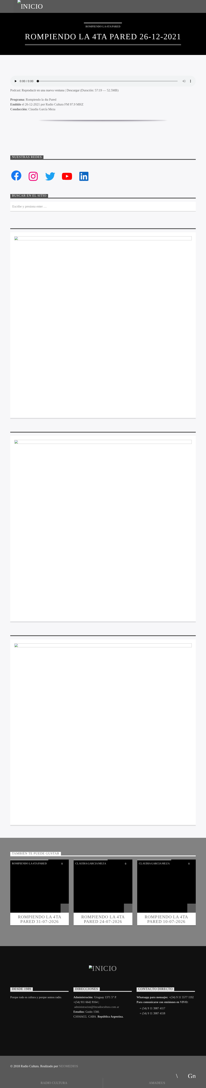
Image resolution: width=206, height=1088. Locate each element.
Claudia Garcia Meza (90, 863)
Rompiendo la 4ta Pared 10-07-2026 (166, 919)
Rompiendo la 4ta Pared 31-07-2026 (39, 919)
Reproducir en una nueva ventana (43, 90)
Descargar (73, 90)
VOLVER (105, 128)
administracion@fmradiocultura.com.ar (96, 1006)
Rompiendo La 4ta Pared (102, 26)
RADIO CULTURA (53, 1083)
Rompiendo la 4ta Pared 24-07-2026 (103, 919)
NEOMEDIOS (68, 1066)
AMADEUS (156, 1083)
